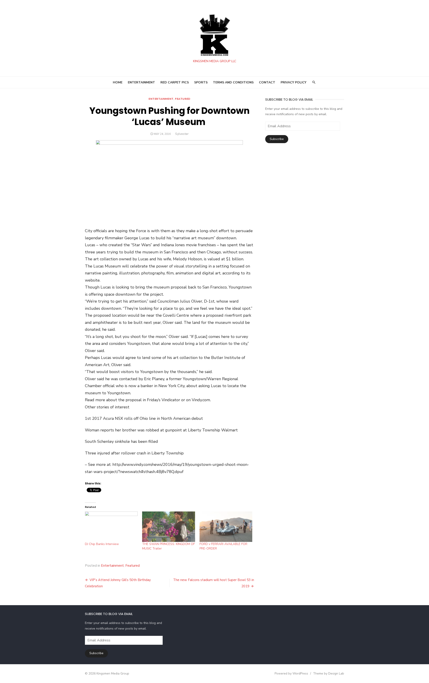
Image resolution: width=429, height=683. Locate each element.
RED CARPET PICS (174, 82)
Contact (267, 82)
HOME (117, 82)
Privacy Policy (293, 82)
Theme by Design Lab (328, 673)
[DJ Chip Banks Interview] (111, 526)
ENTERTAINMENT (141, 82)
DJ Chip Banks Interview (102, 544)
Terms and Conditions (233, 82)
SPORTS (201, 82)
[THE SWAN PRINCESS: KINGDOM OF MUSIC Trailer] (168, 526)
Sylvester (182, 134)
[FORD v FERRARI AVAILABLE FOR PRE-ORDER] (226, 526)
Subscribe (277, 139)
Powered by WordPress (291, 673)
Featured (182, 99)
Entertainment (161, 99)
